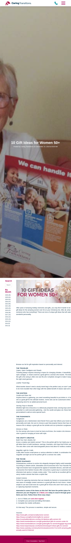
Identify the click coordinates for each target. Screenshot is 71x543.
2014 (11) (7, 321)
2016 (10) (8, 317)
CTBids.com (43, 493)
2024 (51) (8, 299)
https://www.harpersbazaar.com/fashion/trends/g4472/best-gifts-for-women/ (42, 526)
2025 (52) (8, 297)
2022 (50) (8, 303)
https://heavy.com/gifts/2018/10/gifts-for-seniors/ (32, 517)
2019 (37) (8, 310)
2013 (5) (7, 323)
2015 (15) (8, 319)
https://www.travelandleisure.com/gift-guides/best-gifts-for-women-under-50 (42, 521)
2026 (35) (8, 295)
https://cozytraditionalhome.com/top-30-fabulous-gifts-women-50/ (38, 519)
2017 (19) (8, 314)
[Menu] (63, 3)
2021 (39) (8, 306)
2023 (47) (8, 301)
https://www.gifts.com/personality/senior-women (32, 515)
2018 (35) (8, 312)
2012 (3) (7, 325)
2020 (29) (8, 308)
